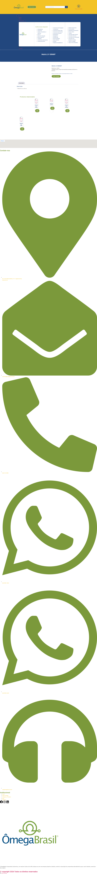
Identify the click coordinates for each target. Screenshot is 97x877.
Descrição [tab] (21, 83)
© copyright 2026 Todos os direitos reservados (19, 872)
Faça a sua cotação (78, 8)
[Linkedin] (7, 801)
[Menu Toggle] (18, 16)
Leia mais (37, 111)
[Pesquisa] (66, 7)
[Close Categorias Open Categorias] (25, 21)
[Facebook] (1, 801)
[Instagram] (4, 801)
